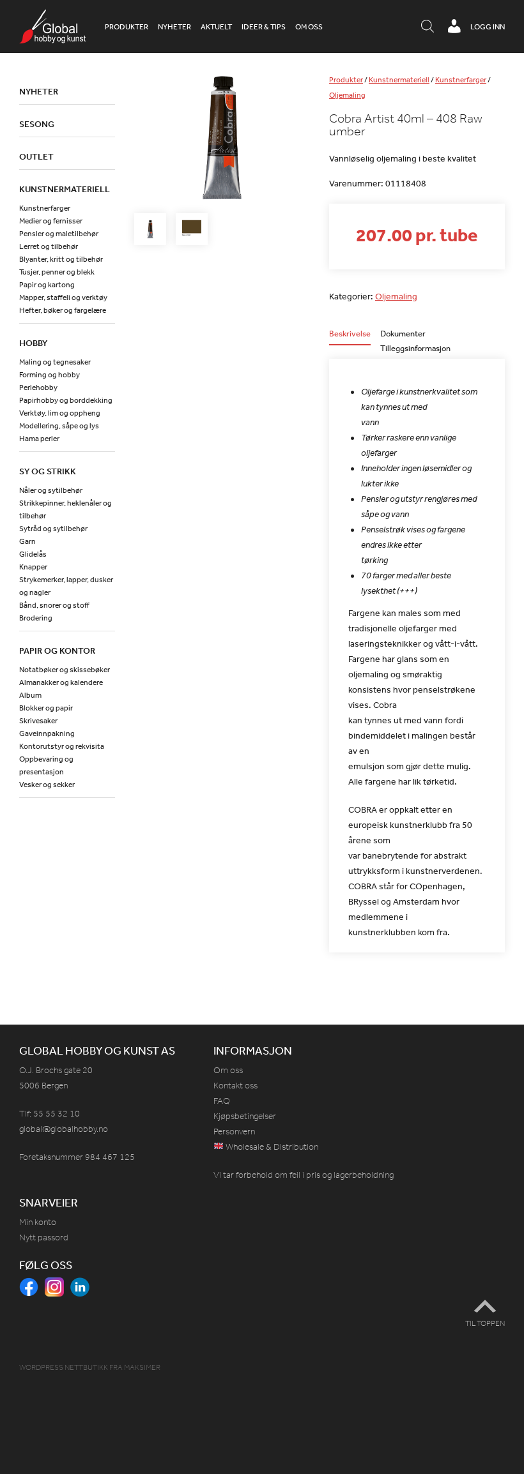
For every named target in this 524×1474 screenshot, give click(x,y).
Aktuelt (216, 27)
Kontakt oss (235, 1085)
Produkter (126, 27)
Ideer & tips (264, 27)
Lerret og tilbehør (48, 246)
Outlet (36, 156)
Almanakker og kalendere (61, 682)
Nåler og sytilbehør (50, 490)
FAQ (221, 1100)
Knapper (33, 567)
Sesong (36, 124)
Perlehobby (38, 387)
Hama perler (39, 438)
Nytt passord (43, 1237)
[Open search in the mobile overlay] (427, 27)
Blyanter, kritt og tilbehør (61, 259)
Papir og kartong (47, 285)
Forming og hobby (49, 375)
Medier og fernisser (50, 221)
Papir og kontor (57, 650)
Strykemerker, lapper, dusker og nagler (66, 586)
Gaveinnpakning (47, 733)
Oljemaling (347, 95)
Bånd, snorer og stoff (54, 605)
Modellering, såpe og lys (59, 426)
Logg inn (487, 27)
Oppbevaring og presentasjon (46, 765)
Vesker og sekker (47, 784)
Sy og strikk (47, 471)
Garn (27, 541)
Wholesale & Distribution (271, 1146)
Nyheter (174, 27)
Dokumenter (403, 334)
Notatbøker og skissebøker (64, 670)
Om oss (309, 27)
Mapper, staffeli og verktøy (63, 297)
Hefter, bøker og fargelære (62, 310)
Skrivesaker (38, 721)
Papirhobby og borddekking (65, 400)
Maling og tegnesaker (55, 362)
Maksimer (142, 1367)
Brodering (35, 618)
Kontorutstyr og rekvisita (61, 746)
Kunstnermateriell (399, 80)
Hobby (33, 343)
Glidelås (33, 554)
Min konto (37, 1222)
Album (30, 695)
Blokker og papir (46, 708)
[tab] (350, 337)
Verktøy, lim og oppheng (59, 413)
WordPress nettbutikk (63, 1367)
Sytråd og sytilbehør (53, 528)
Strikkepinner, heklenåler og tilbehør (65, 509)
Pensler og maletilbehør (58, 234)
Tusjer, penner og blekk (57, 272)
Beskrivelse (350, 334)
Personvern (234, 1131)
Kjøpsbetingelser (244, 1116)
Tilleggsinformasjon (415, 349)
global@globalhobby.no (63, 1129)
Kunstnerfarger (460, 80)
